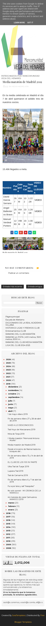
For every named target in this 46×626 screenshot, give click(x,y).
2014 (8, 527)
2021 (8, 377)
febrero (12, 506)
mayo (11, 408)
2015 (8, 524)
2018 (8, 513)
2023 (8, 370)
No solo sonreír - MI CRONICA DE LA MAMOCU (24, 492)
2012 (8, 534)
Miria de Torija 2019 (16, 434)
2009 (9, 544)
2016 (8, 520)
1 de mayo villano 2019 (18, 414)
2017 (8, 517)
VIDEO (38, 200)
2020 (8, 380)
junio (11, 404)
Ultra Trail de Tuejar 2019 (18, 466)
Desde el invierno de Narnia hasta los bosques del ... (24, 450)
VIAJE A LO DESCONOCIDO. (21, 425)
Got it (30, 23)
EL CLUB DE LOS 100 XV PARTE (22, 462)
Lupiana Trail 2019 (15, 471)
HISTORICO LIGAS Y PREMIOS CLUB (22, 328)
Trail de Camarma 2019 (18, 475)
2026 (8, 359)
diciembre (13, 387)
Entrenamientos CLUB (15, 331)
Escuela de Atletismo (14, 320)
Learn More (19, 23)
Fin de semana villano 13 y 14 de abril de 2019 (25, 457)
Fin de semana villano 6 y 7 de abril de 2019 (24, 481)
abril (10, 411)
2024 (9, 366)
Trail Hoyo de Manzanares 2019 (21, 429)
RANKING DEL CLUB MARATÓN (20, 334)
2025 (8, 363)
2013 (8, 530)
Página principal (12, 317)
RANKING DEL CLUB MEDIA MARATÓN (23, 342)
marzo (11, 503)
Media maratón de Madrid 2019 (15, 252)
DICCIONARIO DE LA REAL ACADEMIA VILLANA (23, 324)
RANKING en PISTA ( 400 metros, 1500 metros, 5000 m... (23, 338)
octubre (12, 394)
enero (11, 510)
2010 (8, 541)
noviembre (13, 390)
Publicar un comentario (18, 273)
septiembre (14, 397)
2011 (8, 538)
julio (10, 401)
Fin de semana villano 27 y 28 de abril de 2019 (24, 420)
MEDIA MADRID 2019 (20, 86)
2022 (8, 373)
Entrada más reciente (12, 286)
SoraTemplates (18, 615)
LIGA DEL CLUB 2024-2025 (17, 345)
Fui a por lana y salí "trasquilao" (21, 486)
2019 (8, 384)
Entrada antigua (35, 286)
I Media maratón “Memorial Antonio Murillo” (23, 439)
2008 (9, 548)
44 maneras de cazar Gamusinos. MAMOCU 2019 (22, 498)
